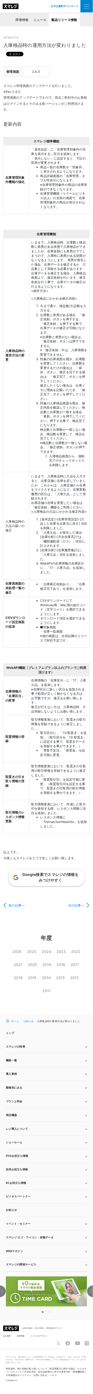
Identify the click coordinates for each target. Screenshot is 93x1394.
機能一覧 (11, 1060)
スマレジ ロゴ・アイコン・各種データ (30, 1237)
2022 (75, 951)
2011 (46, 991)
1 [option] (43, 1312)
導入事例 (11, 1073)
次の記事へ (76, 905)
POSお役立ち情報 (17, 1155)
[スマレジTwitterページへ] (58, 1343)
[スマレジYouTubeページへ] (77, 1343)
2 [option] (46, 1312)
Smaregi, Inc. (13, 1380)
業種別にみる (14, 1087)
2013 (60, 977)
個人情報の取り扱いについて (32, 1368)
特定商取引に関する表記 (62, 1368)
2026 (17, 951)
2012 (74, 977)
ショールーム (14, 1142)
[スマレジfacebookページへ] (68, 1343)
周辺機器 (11, 1115)
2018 (61, 964)
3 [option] (50, 1312)
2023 (61, 951)
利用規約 (10, 1368)
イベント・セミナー (18, 1223)
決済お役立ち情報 (17, 1169)
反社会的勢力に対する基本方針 (54, 1372)
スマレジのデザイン (39, 1336)
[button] (46, 1251)
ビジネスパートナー (18, 1196)
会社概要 (7, 1336)
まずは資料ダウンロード (65, 6)
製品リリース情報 (64, 20)
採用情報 (20, 1336)
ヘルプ (53, 1375)
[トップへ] (10, 6)
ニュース (40, 20)
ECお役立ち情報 (16, 1182)
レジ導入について (17, 1128)
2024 (46, 951)
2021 (18, 964)
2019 (47, 964)
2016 (18, 977)
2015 (32, 977)
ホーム (15, 1021)
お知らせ (28, 1021)
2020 (32, 964)
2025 (31, 951)
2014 (46, 977)
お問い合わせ (41, 1375)
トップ (10, 1033)
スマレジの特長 (15, 1046)
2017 (75, 964)
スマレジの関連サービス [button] (21, 1264)
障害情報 (22, 20)
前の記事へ (17, 905)
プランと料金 (14, 1101)
